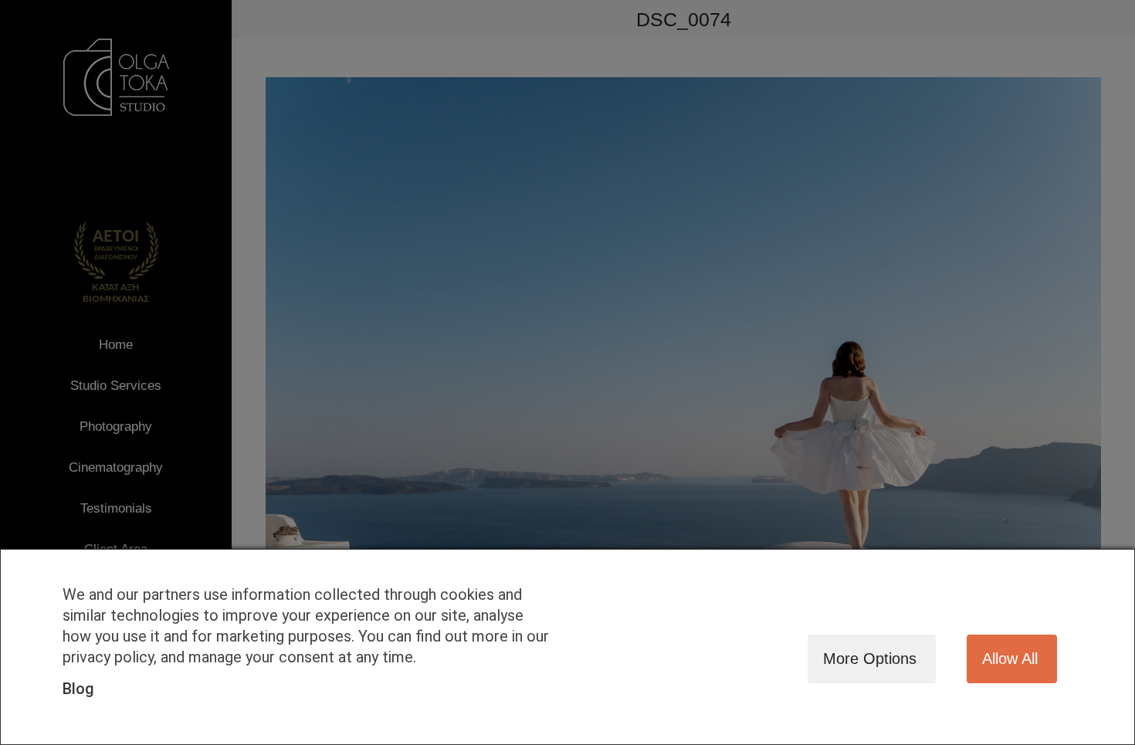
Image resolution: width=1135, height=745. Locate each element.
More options (869, 658)
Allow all (1010, 658)
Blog (78, 688)
